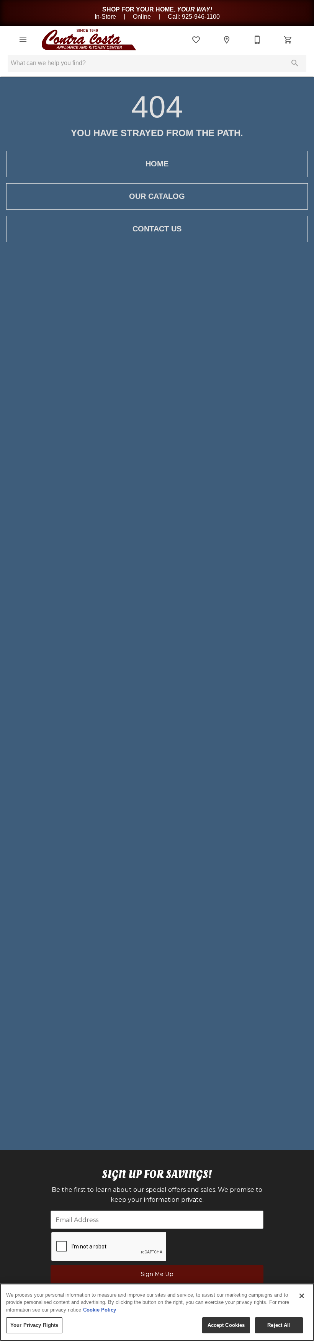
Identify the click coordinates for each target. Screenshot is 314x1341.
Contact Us (157, 229)
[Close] (301, 1295)
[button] (23, 40)
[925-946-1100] (257, 40)
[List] (196, 40)
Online (142, 16)
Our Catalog (157, 196)
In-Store (106, 16)
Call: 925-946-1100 (194, 16)
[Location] (227, 40)
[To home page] (87, 39)
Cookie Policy (99, 1310)
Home (157, 163)
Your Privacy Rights (34, 1325)
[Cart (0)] (288, 40)
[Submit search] (294, 63)
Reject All (278, 1325)
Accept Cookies (226, 1325)
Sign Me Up (157, 1274)
